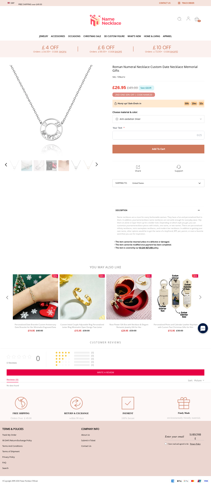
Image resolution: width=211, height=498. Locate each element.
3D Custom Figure (114, 36)
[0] (197, 19)
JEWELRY (43, 36)
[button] (12, 111)
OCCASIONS (74, 36)
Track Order (188, 3)
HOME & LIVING (152, 36)
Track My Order (9, 434)
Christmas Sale (92, 36)
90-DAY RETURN (146, 247)
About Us (85, 434)
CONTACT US (165, 3)
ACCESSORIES (58, 36)
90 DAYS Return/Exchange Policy (17, 440)
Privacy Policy (8, 457)
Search (5, 468)
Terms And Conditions (12, 446)
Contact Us (86, 446)
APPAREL (167, 36)
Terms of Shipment (11, 451)
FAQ (4, 462)
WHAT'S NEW (134, 36)
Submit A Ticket (88, 440)
